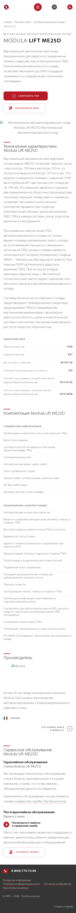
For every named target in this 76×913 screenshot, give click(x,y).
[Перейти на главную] (6, 7)
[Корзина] (54, 7)
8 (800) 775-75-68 (23, 871)
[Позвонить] (5, 871)
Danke (69, 906)
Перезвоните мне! (27, 108)
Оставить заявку (27, 852)
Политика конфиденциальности (21, 884)
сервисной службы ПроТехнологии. (41, 801)
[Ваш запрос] (54, 7)
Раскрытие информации (17, 880)
